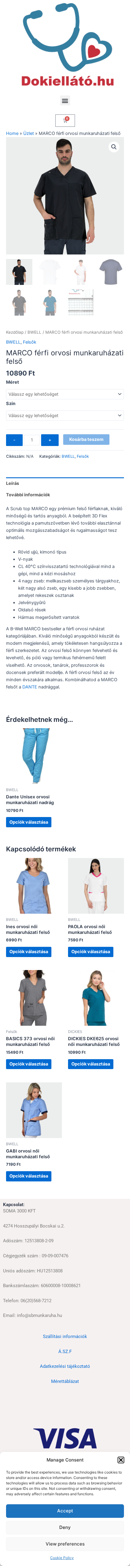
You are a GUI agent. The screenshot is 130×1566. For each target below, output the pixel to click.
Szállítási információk (65, 1336)
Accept (65, 1511)
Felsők (29, 342)
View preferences (65, 1544)
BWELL (34, 332)
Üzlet (28, 133)
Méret (12, 382)
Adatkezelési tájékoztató (65, 1366)
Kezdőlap (15, 332)
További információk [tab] (28, 495)
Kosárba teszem (86, 439)
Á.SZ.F (65, 1351)
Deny (65, 1527)
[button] (121, 1460)
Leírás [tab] (12, 483)
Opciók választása (28, 822)
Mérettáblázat (65, 1381)
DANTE (29, 687)
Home (12, 133)
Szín (10, 403)
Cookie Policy (62, 1557)
